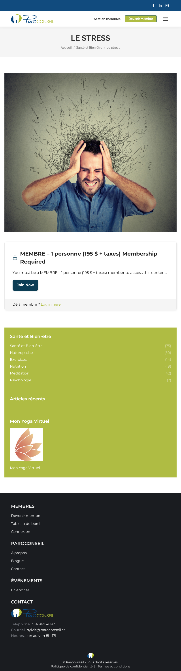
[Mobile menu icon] (165, 18)
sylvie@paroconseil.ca (46, 630)
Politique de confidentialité (71, 666)
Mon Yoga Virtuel (25, 468)
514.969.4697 (43, 624)
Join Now (25, 285)
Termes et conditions (114, 666)
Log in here (51, 304)
